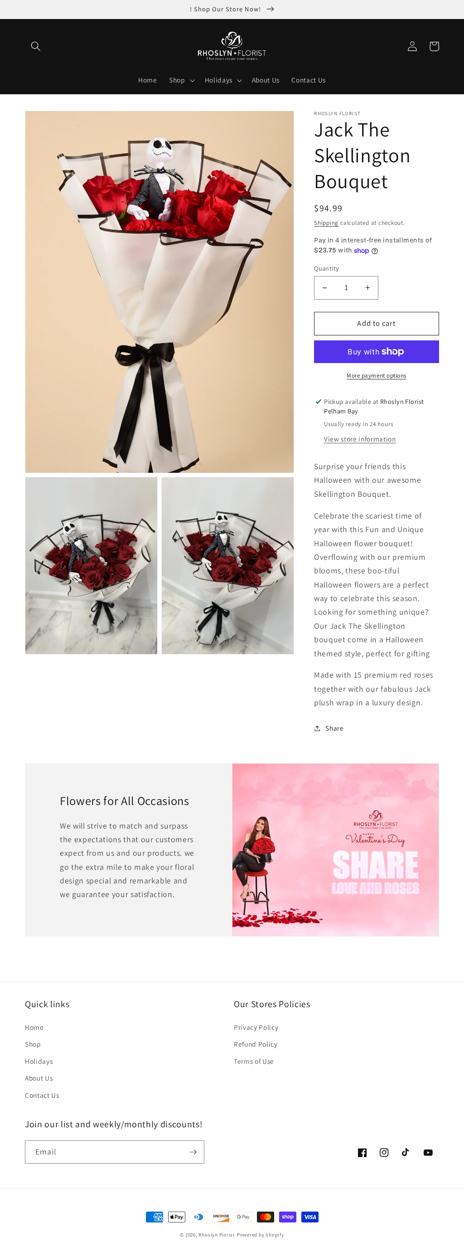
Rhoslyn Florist (216, 1235)
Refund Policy (256, 1043)
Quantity (326, 268)
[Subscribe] (193, 1152)
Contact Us (42, 1095)
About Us (39, 1077)
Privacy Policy (256, 1027)
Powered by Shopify (260, 1235)
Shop (33, 1043)
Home (34, 1027)
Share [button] (334, 727)
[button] (36, 46)
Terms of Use (254, 1061)
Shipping (326, 223)
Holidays (39, 1061)
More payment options (376, 375)
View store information (360, 438)
